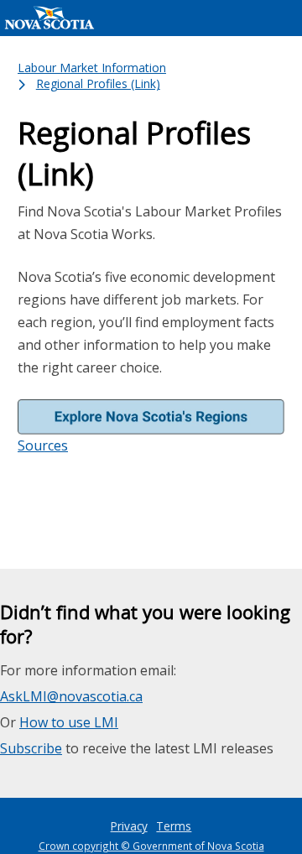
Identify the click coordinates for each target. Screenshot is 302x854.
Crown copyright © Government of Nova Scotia (151, 845)
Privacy (129, 826)
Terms (173, 826)
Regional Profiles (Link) (98, 83)
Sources (43, 445)
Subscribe (31, 748)
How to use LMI (68, 722)
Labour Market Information (92, 68)
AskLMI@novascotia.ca (71, 696)
